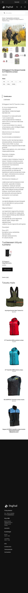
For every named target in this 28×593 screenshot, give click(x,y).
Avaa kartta (6, 528)
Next (25, 2)
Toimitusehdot (7, 552)
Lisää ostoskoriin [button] (7, 269)
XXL (4, 84)
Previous (2, 2)
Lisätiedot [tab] (7, 99)
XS (4, 81)
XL (20, 81)
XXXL (8, 84)
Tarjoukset (14, 2)
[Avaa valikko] (25, 7)
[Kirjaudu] (21, 7)
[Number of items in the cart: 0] (17, 7)
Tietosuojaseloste (8, 549)
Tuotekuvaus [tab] (8, 96)
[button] (23, 25)
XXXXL (13, 84)
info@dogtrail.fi (10, 514)
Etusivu (3, 18)
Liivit (7, 19)
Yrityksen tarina (7, 546)
